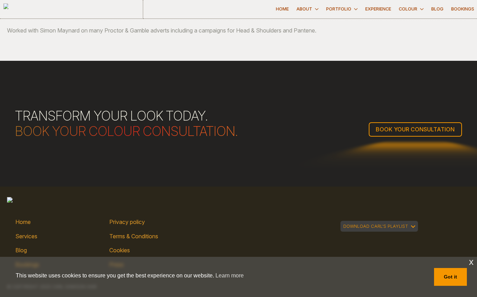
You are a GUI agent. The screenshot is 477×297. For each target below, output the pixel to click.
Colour (408, 9)
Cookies (119, 250)
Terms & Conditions (133, 236)
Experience (378, 9)
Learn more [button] (229, 275)
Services (26, 236)
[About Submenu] (316, 9)
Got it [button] (450, 277)
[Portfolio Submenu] (355, 9)
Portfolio (338, 9)
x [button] (471, 262)
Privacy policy (127, 221)
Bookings (462, 9)
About (304, 9)
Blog (437, 9)
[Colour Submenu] (421, 9)
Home (282, 9)
